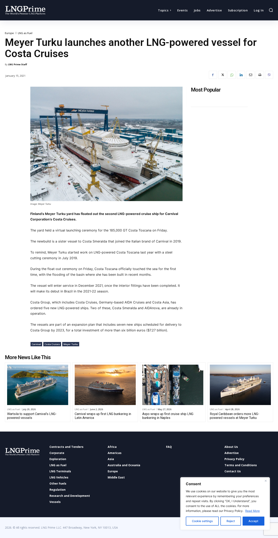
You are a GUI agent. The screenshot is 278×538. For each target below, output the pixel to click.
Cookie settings (202, 521)
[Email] (250, 75)
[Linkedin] (241, 75)
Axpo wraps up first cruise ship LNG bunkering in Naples (167, 416)
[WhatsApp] (232, 75)
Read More (252, 511)
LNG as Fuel (25, 33)
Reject (231, 521)
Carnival (36, 344)
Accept (253, 521)
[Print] (260, 75)
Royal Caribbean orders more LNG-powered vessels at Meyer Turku (234, 416)
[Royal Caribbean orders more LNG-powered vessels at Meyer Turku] (240, 385)
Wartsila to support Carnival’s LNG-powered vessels (32, 416)
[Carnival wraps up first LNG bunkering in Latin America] (105, 385)
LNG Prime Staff (17, 64)
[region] (225, 503)
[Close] (265, 480)
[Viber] (269, 75)
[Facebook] (213, 75)
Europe (9, 33)
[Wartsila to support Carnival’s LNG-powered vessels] (37, 385)
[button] (271, 10)
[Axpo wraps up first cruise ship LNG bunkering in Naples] (172, 385)
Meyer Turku (70, 344)
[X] (222, 75)
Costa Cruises (52, 344)
